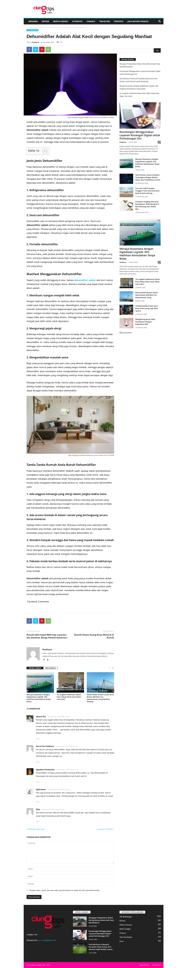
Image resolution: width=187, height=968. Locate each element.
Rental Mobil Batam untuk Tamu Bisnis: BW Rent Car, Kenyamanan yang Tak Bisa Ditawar (100, 698)
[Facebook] (29, 49)
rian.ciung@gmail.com (47, 940)
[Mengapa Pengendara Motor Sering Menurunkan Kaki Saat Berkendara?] (80, 921)
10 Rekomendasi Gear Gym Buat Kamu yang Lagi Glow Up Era (146, 308)
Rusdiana (35, 42)
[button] (159, 21)
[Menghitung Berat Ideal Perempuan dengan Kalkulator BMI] (126, 323)
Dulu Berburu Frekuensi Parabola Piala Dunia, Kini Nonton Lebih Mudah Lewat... (101, 947)
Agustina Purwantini (45, 769)
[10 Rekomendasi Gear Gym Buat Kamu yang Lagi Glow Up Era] (126, 310)
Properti (118, 21)
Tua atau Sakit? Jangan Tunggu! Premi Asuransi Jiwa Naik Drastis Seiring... (147, 190)
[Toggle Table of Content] (44, 151)
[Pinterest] (42, 49)
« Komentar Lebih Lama (35, 829)
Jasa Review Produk (137, 21)
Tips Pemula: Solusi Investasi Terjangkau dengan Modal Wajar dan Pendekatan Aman (147, 177)
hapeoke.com (144, 965)
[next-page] (112, 668)
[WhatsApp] (48, 49)
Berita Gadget (60, 21)
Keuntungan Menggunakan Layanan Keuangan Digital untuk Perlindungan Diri (140, 72)
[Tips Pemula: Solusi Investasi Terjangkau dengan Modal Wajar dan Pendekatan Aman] (126, 179)
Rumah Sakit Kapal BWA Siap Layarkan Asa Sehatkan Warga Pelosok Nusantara (47, 636)
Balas (38, 739)
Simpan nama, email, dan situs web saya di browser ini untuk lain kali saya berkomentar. (64, 890)
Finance (91, 21)
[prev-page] (109, 668)
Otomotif (77, 21)
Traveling (104, 21)
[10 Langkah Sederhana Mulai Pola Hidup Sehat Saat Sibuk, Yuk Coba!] (70, 682)
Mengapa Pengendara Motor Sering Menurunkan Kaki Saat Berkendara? (140, 65)
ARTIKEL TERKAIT (35, 668)
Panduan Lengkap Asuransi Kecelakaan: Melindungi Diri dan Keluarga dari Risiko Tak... (147, 205)
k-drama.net (156, 965)
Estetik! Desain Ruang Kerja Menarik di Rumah (94, 636)
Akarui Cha (41, 716)
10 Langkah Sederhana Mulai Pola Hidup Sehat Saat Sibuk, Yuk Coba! (69, 696)
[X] (35, 49)
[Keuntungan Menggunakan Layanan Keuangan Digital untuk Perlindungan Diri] (140, 115)
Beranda (33, 21)
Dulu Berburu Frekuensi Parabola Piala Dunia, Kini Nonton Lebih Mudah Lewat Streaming (138, 80)
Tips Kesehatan (40, 27)
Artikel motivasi (126, 925)
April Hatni (41, 789)
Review (45, 21)
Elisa (38, 809)
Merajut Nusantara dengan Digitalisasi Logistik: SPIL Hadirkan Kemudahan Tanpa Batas (39, 698)
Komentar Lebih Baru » (105, 829)
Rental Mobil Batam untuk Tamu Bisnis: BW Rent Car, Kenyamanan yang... (146, 295)
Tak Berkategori (126, 917)
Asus (122, 941)
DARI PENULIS (50, 668)
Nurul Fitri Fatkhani (45, 746)
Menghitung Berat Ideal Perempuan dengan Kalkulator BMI (145, 321)
